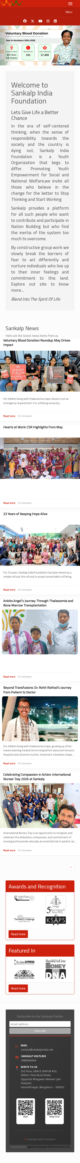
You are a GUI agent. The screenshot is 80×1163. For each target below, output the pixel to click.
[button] (6, 45)
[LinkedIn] (55, 21)
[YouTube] (40, 21)
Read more (9, 416)
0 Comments (25, 416)
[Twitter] (32, 21)
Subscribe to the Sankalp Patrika (40, 1016)
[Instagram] (48, 21)
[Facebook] (25, 21)
